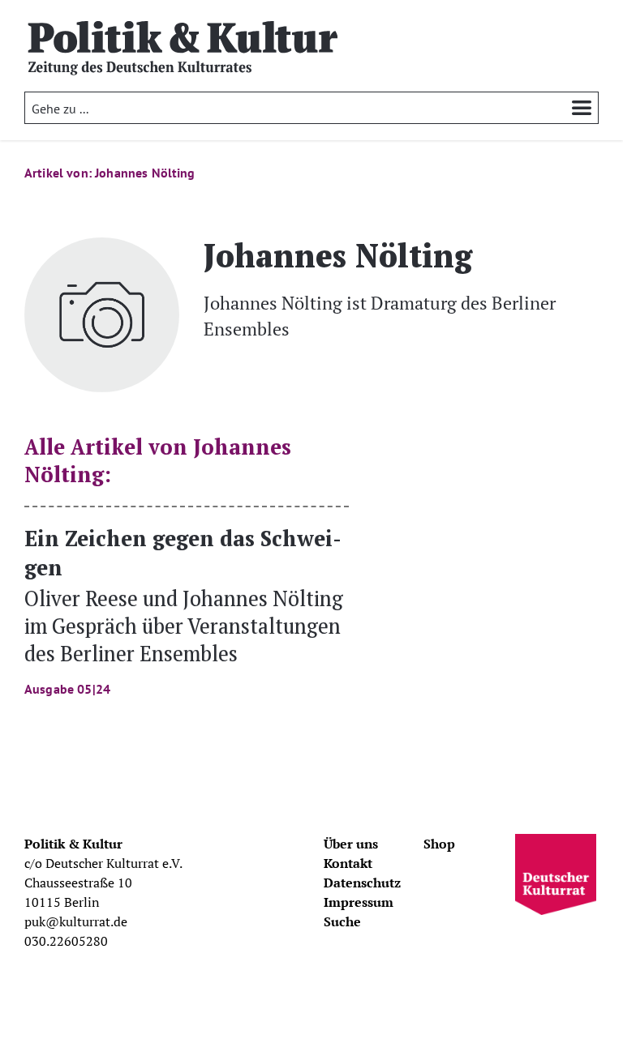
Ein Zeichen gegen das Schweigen (183, 610)
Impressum (358, 902)
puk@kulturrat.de (75, 921)
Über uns (351, 844)
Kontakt (348, 863)
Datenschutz (362, 882)
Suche (342, 921)
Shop (439, 844)
